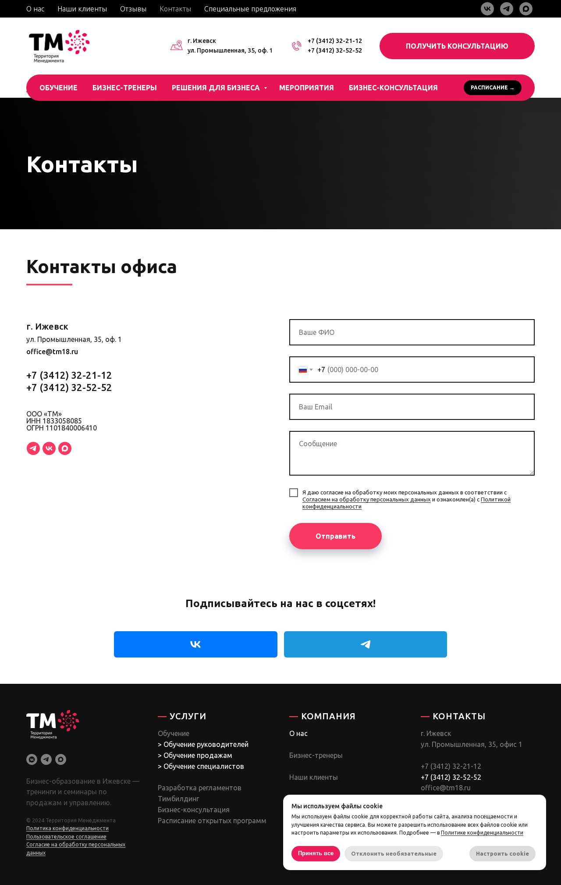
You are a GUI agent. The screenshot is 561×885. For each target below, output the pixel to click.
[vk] (487, 8)
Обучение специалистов (203, 766)
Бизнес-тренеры (124, 88)
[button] (457, 46)
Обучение (58, 88)
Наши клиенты (82, 9)
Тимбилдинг (178, 799)
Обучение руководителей (206, 744)
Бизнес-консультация (393, 88)
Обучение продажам (197, 755)
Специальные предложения (250, 9)
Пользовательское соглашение (66, 836)
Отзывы (133, 9)
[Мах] (64, 448)
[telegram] (506, 8)
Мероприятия (306, 88)
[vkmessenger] (31, 759)
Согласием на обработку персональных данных (366, 499)
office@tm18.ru (52, 351)
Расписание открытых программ (212, 821)
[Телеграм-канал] (33, 448)
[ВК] (49, 448)
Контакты (175, 9)
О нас (35, 9)
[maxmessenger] (526, 8)
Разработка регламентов (199, 788)
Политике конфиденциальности (482, 832)
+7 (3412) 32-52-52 (335, 50)
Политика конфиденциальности (67, 828)
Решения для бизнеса (217, 88)
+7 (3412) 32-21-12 (335, 40)
